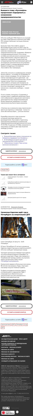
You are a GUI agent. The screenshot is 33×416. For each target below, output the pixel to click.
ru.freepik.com (5, 239)
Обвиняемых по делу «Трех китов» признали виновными (14, 144)
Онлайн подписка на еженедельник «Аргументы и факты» (14, 344)
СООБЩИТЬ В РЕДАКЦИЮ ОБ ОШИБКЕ (13, 361)
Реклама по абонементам (10, 352)
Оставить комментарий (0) (16, 157)
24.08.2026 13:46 (5, 207)
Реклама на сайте (7, 349)
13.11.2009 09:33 (5, 6)
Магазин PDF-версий (8, 341)
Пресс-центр (23, 339)
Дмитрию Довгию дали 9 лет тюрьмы (17, 197)
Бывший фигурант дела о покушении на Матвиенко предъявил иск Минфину (16, 137)
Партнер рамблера (15, 408)
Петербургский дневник (9, 261)
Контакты (4, 347)
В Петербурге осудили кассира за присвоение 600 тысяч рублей (14, 140)
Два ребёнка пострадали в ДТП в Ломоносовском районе (16, 291)
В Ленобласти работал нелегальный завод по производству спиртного (19, 182)
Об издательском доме (9, 339)
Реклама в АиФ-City (8, 354)
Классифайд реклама (9, 356)
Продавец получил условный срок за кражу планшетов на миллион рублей (19, 188)
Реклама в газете (15, 347)
